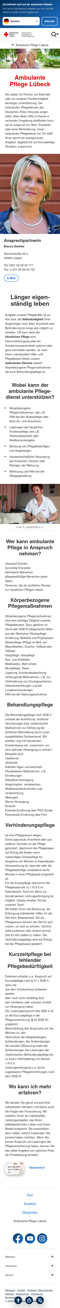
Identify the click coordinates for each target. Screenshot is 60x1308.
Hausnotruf (36, 1167)
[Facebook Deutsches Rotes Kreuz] (18, 1238)
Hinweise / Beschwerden (40, 1290)
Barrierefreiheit (12, 1297)
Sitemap (9, 1294)
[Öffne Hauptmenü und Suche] (55, 34)
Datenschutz (22, 1294)
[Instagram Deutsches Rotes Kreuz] (42, 1238)
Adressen (10, 1290)
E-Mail (11, 278)
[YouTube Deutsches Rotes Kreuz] (30, 1238)
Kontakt (21, 1290)
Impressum (37, 1294)
